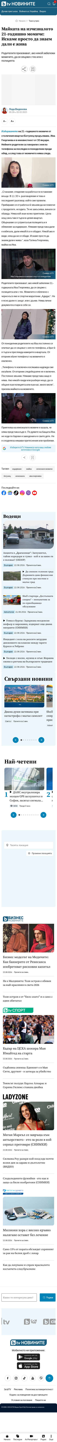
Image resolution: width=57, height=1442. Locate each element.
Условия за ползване (21, 1400)
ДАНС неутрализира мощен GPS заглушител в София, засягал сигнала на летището (26, 796)
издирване (16, 469)
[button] (16, 740)
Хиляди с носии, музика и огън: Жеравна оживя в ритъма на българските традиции (28, 659)
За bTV (7, 1389)
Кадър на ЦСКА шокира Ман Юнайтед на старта (24, 1050)
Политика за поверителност (39, 1389)
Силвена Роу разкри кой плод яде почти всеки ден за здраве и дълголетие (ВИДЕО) (28, 1162)
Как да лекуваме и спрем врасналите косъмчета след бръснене (26, 1267)
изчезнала (20, 476)
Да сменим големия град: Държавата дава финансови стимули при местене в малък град (38, 577)
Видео (43, 11)
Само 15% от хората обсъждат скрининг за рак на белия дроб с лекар (28, 1251)
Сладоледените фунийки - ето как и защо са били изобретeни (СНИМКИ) (26, 1180)
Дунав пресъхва (9, 11)
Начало (22, 21)
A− (4, 121)
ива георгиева (35, 476)
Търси (49, 1297)
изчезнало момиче (44, 469)
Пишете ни (40, 1400)
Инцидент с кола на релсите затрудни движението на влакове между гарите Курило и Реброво (25, 643)
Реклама (18, 1389)
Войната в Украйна (28, 11)
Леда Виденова (18, 109)
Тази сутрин (34, 21)
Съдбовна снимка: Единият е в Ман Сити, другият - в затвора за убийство (27, 1069)
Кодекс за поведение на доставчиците (29, 1394)
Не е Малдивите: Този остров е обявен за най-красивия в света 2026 (27, 983)
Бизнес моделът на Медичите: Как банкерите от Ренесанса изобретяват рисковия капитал (26, 962)
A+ (12, 121)
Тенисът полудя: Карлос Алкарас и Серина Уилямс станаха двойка (25, 1085)
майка (29, 469)
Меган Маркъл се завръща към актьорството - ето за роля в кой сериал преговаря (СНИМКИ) (27, 1140)
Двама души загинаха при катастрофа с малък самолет (23, 714)
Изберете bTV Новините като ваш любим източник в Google (30, 448)
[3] (54, 4)
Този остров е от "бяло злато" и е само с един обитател (28, 998)
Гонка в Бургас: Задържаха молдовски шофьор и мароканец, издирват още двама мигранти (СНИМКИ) (27, 624)
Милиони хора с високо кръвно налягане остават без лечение (27, 1232)
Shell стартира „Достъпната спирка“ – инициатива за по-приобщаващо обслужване (38, 601)
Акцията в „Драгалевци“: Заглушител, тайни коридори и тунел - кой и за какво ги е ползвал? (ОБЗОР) (28, 556)
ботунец (7, 476)
